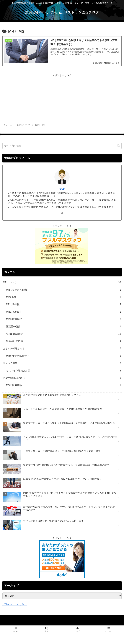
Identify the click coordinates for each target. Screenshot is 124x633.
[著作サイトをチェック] (62, 213)
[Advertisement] (62, 99)
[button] (118, 145)
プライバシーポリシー (14, 604)
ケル (62, 188)
